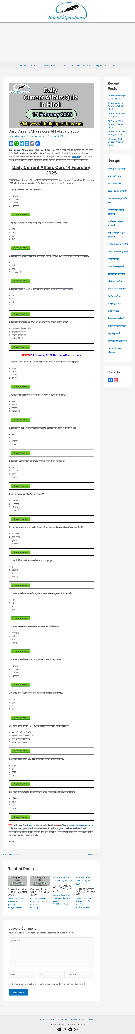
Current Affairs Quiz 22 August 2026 (40, 892)
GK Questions (83, 65)
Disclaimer (90, 1019)
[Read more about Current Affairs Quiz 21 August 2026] (62, 879)
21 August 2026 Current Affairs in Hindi (116, 142)
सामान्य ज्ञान (76, 156)
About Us (44, 1019)
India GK (67, 65)
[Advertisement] (67, 42)
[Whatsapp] (76, 1029)
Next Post (94, 855)
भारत (30, 825)
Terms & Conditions (59, 1019)
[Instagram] (65, 1029)
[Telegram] (70, 1029)
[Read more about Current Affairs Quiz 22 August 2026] (40, 880)
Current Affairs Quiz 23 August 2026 (17, 892)
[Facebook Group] (59, 1029)
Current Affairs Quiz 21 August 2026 (62, 888)
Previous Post (10, 855)
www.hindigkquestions (80, 825)
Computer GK (100, 65)
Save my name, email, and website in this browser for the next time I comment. (48, 984)
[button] (58, 65)
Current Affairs (50, 65)
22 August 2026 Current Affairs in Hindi (116, 124)
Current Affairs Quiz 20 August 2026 (85, 891)
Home (23, 65)
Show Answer (20, 214)
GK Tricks (34, 65)
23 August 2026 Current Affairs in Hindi (116, 106)
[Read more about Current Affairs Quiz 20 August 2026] (85, 880)
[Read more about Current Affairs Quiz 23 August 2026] (17, 880)
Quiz (113, 65)
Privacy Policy (77, 1019)
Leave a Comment (17, 136)
